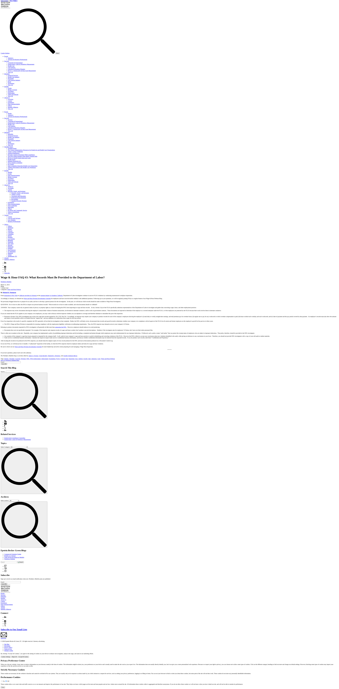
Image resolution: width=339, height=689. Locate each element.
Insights (6, 86)
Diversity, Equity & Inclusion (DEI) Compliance (21, 155)
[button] (5, 566)
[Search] (32, 53)
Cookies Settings (5, 656)
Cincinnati (11, 232)
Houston (10, 237)
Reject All (14, 656)
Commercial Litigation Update (12, 554)
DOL (27, 359)
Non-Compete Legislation (15, 162)
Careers (10, 101)
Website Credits (8, 650)
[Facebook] (5, 267)
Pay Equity (11, 164)
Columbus (11, 234)
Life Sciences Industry (14, 80)
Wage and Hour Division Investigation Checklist (37, 298)
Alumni (6, 258)
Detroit (10, 235)
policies (80, 359)
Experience (11, 102)
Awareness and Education (18, 196)
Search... (3, 371)
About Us (7, 97)
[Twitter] (5, 271)
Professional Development (18, 197)
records (85, 359)
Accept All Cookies (23, 656)
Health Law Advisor (10, 556)
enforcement (44, 359)
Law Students (11, 220)
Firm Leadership (12, 205)
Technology (11, 83)
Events (10, 88)
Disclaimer (7, 646)
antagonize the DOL (60, 327)
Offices (10, 105)
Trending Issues (8, 147)
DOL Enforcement (35, 359)
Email (2, 362)
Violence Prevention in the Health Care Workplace (22, 167)
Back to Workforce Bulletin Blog (10, 360)
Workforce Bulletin (6, 282)
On (4, 681)
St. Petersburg (12, 251)
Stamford (10, 253)
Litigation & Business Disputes (16, 69)
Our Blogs (11, 91)
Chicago (10, 231)
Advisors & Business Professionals (17, 59)
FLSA (58, 359)
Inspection (72, 359)
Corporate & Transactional (15, 62)
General (62, 359)
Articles (6, 359)
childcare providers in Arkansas (28, 295)
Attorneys (10, 58)
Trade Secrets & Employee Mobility (14, 557)
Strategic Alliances (13, 107)
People (6, 56)
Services (6, 61)
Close (2, 687)
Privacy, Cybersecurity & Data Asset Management (22, 70)
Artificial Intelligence (14, 153)
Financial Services (13, 75)
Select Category (5, 447)
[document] (169, 674)
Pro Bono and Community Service (17, 210)
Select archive (4, 500)
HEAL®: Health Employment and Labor (19, 158)
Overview (10, 99)
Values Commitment (13, 212)
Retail (9, 82)
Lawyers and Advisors (14, 218)
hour (67, 359)
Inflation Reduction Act (14, 161)
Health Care (11, 66)
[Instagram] (5, 269)
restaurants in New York (10, 295)
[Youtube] (5, 265)
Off (8, 681)
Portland (10, 248)
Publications (11, 93)
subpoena (94, 359)
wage (98, 359)
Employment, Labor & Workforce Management (21, 64)
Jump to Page (4, 1)
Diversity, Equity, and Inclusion (16, 191)
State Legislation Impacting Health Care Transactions (22, 166)
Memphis (10, 240)
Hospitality (11, 78)
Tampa (10, 254)
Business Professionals (14, 221)
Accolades (11, 188)
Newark (10, 245)
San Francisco (12, 250)
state (89, 359)
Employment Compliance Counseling (14, 438)
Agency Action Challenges (15, 151)
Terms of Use (8, 649)
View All (10, 72)
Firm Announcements (14, 104)
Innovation (11, 207)
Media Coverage (12, 90)
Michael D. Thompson (9, 292)
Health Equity (12, 159)
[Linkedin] (5, 263)
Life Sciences (11, 67)
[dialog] (169, 655)
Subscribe (7, 273)
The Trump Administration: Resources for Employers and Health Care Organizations (31, 150)
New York (11, 243)
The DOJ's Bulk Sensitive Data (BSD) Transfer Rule (22, 156)
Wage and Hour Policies (14, 289)
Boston (10, 229)
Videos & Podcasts (13, 94)
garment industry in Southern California (52, 295)
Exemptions (52, 359)
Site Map (6, 644)
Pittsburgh (10, 247)
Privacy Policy (8, 647)
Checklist (11, 359)
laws (76, 359)
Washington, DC (12, 256)
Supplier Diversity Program (19, 201)
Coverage (17, 359)
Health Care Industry (13, 77)
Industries (7, 74)
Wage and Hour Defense (108, 359)
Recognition (14, 199)
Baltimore (10, 227)
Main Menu (13, 1)
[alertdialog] (169, 674)
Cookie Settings (5, 53)
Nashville (10, 242)
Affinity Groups (15, 194)
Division (23, 359)
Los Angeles (11, 239)
